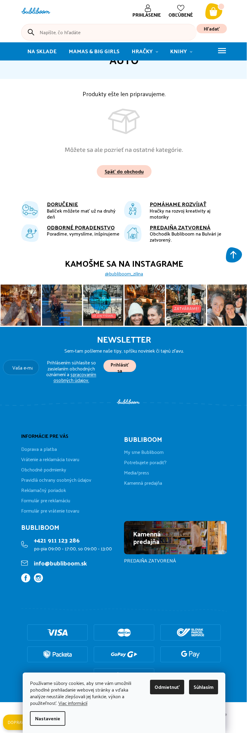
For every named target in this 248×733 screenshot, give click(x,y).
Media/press (136, 472)
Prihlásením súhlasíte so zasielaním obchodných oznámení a (71, 371)
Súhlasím (204, 687)
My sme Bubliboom (144, 452)
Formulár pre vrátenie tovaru (50, 510)
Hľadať (212, 28)
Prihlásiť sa (120, 366)
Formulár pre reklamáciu (45, 500)
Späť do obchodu (124, 171)
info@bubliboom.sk (60, 563)
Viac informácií (72, 703)
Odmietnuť (167, 687)
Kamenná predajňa (143, 483)
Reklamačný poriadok (43, 490)
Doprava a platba (39, 449)
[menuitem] (42, 51)
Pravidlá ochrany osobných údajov (56, 479)
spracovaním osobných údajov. (75, 377)
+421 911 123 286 (57, 540)
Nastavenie (47, 718)
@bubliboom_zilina (124, 274)
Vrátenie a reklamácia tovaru (50, 459)
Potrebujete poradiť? (145, 462)
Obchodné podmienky (43, 469)
